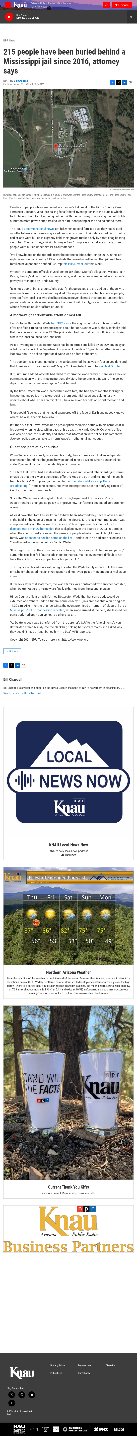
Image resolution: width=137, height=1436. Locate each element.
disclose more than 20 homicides (32, 528)
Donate (123, 5)
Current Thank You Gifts (68, 1187)
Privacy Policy (57, 1365)
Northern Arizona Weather (68, 972)
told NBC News (61, 323)
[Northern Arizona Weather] (68, 916)
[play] (9, 17)
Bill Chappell (21, 80)
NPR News (9, 40)
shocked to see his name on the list (48, 538)
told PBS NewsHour (75, 264)
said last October (110, 366)
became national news (39, 228)
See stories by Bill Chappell (22, 693)
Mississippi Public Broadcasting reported (37, 610)
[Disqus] (68, 1308)
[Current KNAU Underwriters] (68, 1229)
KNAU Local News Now (68, 844)
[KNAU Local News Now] (68, 772)
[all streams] (132, 17)
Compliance (84, 1373)
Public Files (56, 1373)
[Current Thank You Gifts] (68, 1093)
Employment (85, 1365)
